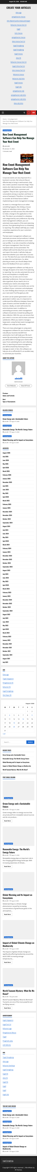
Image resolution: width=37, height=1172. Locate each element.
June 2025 (6, 489)
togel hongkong (8, 691)
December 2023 (7, 556)
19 (14, 723)
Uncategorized (7, 130)
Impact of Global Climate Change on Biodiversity (17, 766)
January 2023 (6, 596)
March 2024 (6, 545)
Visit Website (11, 386)
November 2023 (7, 559)
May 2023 (5, 581)
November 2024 (7, 515)
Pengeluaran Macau (9, 1033)
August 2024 (6, 526)
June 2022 (6, 622)
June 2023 (6, 578)
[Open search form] (24, 112)
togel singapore (8, 1020)
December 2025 (7, 482)
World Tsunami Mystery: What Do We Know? (15, 770)
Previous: (8, 394)
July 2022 (5, 618)
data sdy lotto (18, 103)
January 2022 (6, 640)
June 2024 (6, 534)
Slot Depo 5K (7, 695)
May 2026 (5, 464)
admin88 (7, 146)
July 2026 (5, 456)
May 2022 (5, 625)
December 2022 (7, 600)
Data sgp (6, 674)
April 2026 (6, 467)
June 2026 (6, 460)
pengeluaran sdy (18, 91)
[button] (3, 113)
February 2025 (7, 504)
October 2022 (7, 607)
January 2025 (6, 508)
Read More (8, 821)
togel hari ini (7, 1024)
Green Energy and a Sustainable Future (15, 419)
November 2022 (7, 603)
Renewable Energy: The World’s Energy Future (17, 429)
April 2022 (6, 629)
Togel (4, 1037)
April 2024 (6, 541)
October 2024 (7, 519)
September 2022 (7, 611)
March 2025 (6, 501)
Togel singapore (8, 679)
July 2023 (5, 574)
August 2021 (6, 658)
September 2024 (7, 523)
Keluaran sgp (7, 1028)
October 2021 (7, 651)
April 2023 (6, 585)
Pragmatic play (8, 1041)
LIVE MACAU (7, 1045)
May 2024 (5, 537)
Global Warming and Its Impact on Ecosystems (18, 440)
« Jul (4, 734)
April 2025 (6, 497)
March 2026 (6, 471)
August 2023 (6, 570)
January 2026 (7, 479)
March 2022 (6, 633)
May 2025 (5, 493)
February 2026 (7, 475)
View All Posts (25, 386)
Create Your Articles (18, 7)
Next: (9, 400)
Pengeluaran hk (8, 683)
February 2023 (7, 592)
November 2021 (7, 647)
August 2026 (6, 453)
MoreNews (29, 1168)
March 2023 (6, 589)
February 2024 (7, 548)
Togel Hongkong (8, 1057)
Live (33, 112)
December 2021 (7, 644)
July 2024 (5, 530)
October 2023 (7, 563)
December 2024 (7, 512)
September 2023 (7, 567)
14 (23, 719)
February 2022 (7, 636)
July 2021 (5, 662)
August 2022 (6, 614)
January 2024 (6, 552)
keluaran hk (7, 687)
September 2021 (7, 655)
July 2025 (5, 486)
